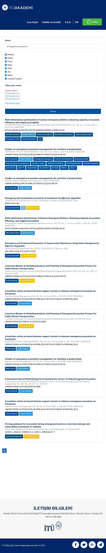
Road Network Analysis (64, 134)
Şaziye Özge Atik (12, 208)
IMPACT (64, 168)
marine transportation (63, 159)
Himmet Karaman (13, 134)
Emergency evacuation (43, 159)
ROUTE (73, 168)
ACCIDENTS (44, 168)
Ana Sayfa (32, 22)
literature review (38, 163)
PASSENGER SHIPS (74, 163)
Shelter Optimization (84, 134)
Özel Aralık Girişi (12, 103)
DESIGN (55, 168)
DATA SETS (10, 168)
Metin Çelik (10, 349)
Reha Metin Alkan (12, 233)
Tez (9, 72)
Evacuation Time (12, 139)
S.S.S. (68, 22)
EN (76, 22)
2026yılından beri (12, 93)
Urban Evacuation (29, 139)
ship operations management (17, 163)
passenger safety (81, 159)
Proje (10, 61)
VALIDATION (32, 168)
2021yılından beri (12, 99)
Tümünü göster (11, 90)
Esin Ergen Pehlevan (14, 436)
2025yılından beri (12, 96)
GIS (40, 139)
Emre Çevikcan (11, 159)
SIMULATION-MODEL (56, 163)
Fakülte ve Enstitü (51, 22)
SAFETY (21, 168)
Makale (11, 54)
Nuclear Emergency (44, 134)
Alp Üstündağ (11, 188)
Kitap (10, 65)
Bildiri (10, 75)
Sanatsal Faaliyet (15, 78)
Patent (10, 58)
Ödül (10, 68)
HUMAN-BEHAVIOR (91, 163)
